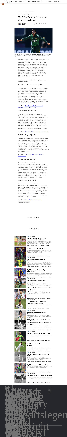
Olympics (20, 1)
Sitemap (49, 393)
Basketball (35, 399)
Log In (59, 1)
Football (35, 400)
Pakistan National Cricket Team (24, 202)
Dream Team (36, 396)
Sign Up (55, 1)
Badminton (34, 1)
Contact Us (50, 1)
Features (35, 398)
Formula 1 (35, 391)
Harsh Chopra (24, 24)
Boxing (29, 1)
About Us (49, 389)
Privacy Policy (50, 391)
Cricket (19, 11)
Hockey (38, 1)
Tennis (15, 1)
